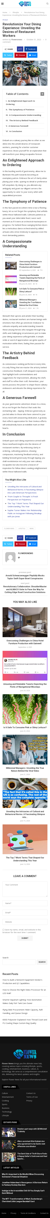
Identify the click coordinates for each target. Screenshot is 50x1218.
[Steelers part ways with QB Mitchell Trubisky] (9, 1132)
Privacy (29, 1101)
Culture (5, 1093)
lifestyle (16, 12)
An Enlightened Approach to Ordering (20, 102)
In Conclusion (15, 131)
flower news (9, 528)
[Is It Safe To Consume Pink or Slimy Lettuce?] (11, 291)
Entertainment (8, 1097)
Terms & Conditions (28, 1213)
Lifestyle (5, 1115)
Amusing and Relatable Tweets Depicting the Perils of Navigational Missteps (32, 278)
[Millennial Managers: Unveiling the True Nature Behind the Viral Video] (11, 304)
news (31, 528)
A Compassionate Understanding (25, 115)
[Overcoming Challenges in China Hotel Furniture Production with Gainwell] (11, 265)
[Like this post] (21, 49)
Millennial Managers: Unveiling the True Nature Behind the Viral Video (30, 302)
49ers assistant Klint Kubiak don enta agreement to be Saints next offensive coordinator (31, 1143)
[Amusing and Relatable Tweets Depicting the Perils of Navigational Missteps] (11, 279)
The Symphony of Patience (21, 109)
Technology (7, 1112)
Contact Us (31, 1093)
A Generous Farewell (18, 126)
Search (5, 957)
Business (5, 1108)
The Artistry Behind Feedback (23, 120)
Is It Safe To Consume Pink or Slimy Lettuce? (25, 727)
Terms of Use (32, 1097)
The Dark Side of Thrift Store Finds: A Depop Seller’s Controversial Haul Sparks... (32, 1156)
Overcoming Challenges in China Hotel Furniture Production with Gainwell (30, 264)
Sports (4, 1104)
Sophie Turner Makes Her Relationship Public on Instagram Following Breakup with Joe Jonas (25, 513)
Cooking (5, 1101)
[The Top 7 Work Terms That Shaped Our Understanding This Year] (25, 839)
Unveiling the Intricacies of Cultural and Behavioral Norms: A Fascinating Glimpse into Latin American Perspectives (25, 489)
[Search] (47, 4)
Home (5, 12)
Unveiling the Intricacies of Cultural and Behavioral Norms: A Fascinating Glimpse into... (25, 814)
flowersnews (16, 39)
